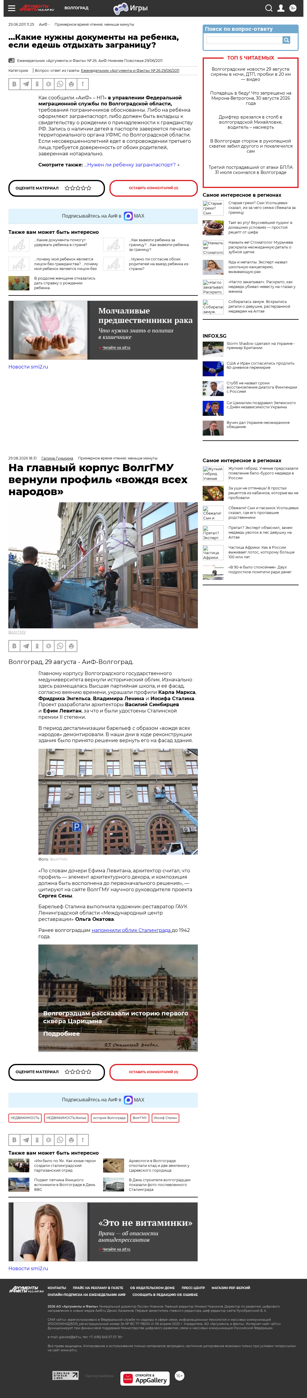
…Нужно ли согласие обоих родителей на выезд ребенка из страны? (158, 264)
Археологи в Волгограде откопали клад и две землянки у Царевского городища (159, 1166)
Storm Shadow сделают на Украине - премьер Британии (261, 346)
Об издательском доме (152, 1288)
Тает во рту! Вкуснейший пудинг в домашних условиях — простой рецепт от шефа (260, 227)
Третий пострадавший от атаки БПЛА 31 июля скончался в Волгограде (251, 170)
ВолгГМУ (17, 632)
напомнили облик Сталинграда (132, 930)
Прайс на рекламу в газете (98, 1288)
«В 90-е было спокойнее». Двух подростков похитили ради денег (260, 569)
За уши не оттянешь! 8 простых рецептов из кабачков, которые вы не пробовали (263, 493)
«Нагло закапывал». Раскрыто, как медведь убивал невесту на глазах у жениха (262, 287)
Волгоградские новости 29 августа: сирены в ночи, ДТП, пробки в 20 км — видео (251, 74)
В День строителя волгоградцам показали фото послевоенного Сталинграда (159, 1185)
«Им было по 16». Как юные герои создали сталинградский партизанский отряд (65, 1166)
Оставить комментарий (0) (153, 188)
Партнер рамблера (99, 1376)
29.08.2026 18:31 (22, 458)
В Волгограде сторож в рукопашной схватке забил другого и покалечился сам (251, 146)
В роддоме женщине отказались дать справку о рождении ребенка (64, 283)
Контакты (57, 1288)
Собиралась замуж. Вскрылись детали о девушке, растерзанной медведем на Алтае (259, 306)
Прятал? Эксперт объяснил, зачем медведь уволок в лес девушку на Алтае (260, 532)
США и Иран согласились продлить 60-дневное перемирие (260, 365)
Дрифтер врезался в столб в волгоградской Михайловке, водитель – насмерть (250, 122)
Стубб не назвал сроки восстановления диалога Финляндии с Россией (262, 387)
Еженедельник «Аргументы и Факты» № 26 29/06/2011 (130, 70)
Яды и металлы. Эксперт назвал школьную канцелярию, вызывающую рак (258, 267)
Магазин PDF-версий (231, 1288)
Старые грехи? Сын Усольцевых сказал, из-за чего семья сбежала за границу (262, 208)
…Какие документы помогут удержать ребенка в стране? (60, 242)
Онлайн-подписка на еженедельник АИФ (87, 1295)
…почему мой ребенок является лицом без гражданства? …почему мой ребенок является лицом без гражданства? (53, 266)
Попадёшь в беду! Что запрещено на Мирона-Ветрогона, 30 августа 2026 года (250, 98)
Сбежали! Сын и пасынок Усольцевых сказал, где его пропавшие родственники (263, 513)
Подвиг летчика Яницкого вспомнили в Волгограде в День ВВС (64, 1185)
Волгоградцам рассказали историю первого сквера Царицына (115, 1017)
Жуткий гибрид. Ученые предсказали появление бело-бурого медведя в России (263, 473)
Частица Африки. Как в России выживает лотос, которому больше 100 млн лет (261, 552)
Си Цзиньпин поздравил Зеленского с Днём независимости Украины (261, 405)
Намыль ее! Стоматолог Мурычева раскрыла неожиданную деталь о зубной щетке (260, 247)
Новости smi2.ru (28, 367)
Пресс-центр (193, 1288)
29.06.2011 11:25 (21, 24)
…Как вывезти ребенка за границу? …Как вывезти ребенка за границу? (159, 245)
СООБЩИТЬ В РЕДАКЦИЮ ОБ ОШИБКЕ (165, 1295)
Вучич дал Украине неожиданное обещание (258, 425)
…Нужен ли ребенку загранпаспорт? (130, 165)
